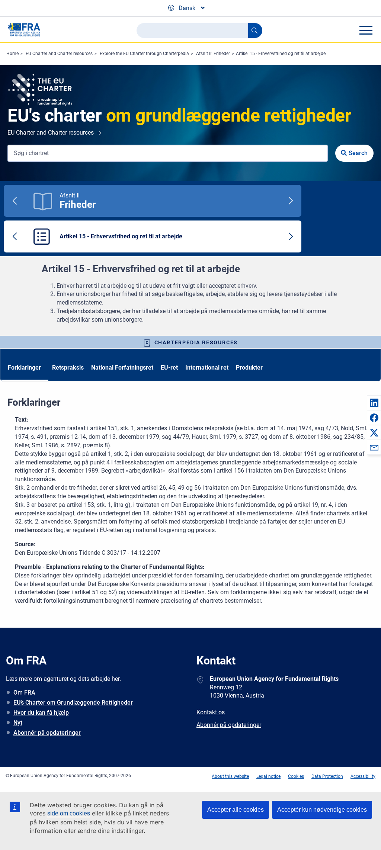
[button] (374, 402)
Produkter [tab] (249, 367)
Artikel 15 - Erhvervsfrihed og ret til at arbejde (281, 53)
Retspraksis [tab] (68, 367)
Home (12, 53)
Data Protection (327, 776)
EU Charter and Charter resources (59, 53)
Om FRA (24, 692)
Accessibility (362, 776)
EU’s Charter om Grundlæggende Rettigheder (73, 702)
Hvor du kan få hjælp (41, 712)
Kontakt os (210, 712)
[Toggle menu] (366, 30)
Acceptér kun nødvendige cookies (322, 809)
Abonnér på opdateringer (47, 732)
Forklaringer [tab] (24, 367)
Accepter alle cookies (235, 809)
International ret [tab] (206, 367)
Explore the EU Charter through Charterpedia (144, 53)
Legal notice (268, 776)
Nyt (17, 722)
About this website (230, 776)
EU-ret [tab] (169, 367)
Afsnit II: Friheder (213, 53)
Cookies (296, 776)
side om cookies (68, 813)
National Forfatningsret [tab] (122, 367)
